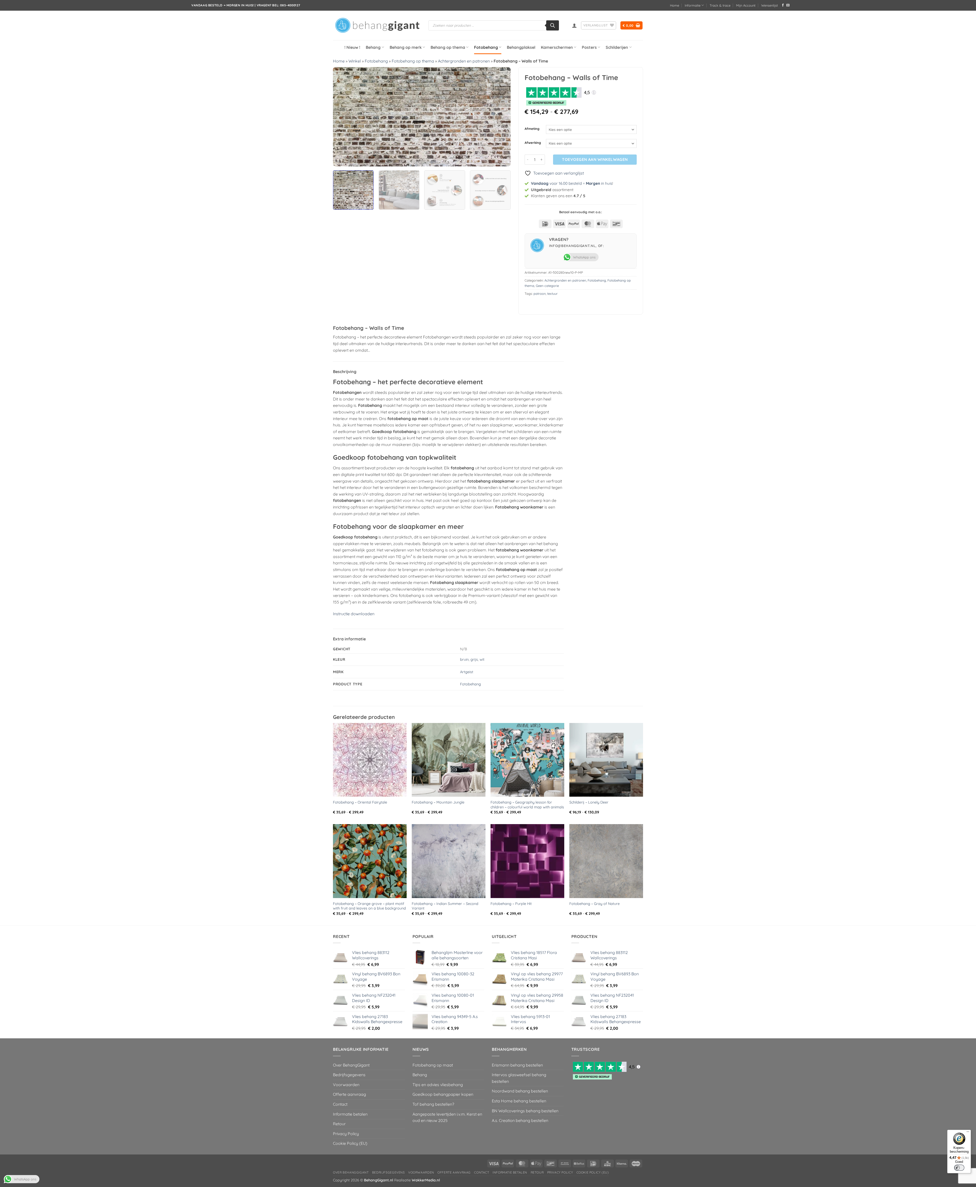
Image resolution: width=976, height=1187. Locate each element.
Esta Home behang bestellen (519, 1100)
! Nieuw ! (352, 47)
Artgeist (466, 672)
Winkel (354, 61)
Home (674, 5)
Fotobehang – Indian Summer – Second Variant (445, 906)
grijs (474, 659)
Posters (589, 47)
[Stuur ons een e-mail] (787, 5)
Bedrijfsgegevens (349, 1074)
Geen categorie (547, 286)
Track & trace (720, 5)
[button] (574, 25)
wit (482, 659)
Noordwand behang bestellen (520, 1090)
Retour (339, 1123)
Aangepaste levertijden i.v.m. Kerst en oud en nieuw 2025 (447, 1117)
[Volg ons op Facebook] (782, 5)
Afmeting (532, 129)
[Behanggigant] (377, 25)
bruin (464, 659)
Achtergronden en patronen (464, 61)
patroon (539, 293)
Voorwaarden (346, 1084)
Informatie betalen (350, 1114)
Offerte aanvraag (349, 1094)
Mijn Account (745, 5)
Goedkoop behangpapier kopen (443, 1094)
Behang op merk (406, 47)
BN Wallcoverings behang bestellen (525, 1110)
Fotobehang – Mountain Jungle (438, 802)
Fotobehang (486, 47)
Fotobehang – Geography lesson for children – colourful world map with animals (527, 804)
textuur (552, 293)
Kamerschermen (557, 47)
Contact (340, 1104)
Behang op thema (448, 47)
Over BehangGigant (351, 1065)
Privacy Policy (346, 1133)
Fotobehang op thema (413, 61)
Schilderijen (617, 47)
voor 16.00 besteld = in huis (571, 183)
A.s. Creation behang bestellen (520, 1120)
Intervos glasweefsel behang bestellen (519, 1078)
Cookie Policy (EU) (350, 1143)
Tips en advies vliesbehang (438, 1084)
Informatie (692, 5)
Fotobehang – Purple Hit (511, 903)
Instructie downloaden (353, 613)
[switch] (959, 1168)
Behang (373, 47)
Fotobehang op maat (433, 1065)
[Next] (500, 117)
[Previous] (342, 117)
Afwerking (533, 143)
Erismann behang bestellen (517, 1065)
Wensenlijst (769, 5)
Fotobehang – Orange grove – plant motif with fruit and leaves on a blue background (369, 906)
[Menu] (968, 1133)
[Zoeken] (552, 25)
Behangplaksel (521, 47)
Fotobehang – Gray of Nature (594, 903)
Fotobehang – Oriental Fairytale (360, 802)
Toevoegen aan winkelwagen (595, 159)
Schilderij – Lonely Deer (588, 802)
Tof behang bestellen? (433, 1104)
